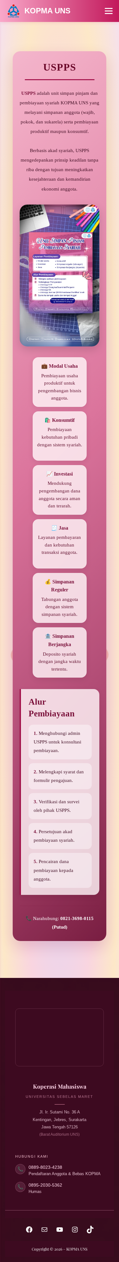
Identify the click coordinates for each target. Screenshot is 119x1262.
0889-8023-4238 (45, 1167)
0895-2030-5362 (45, 1185)
